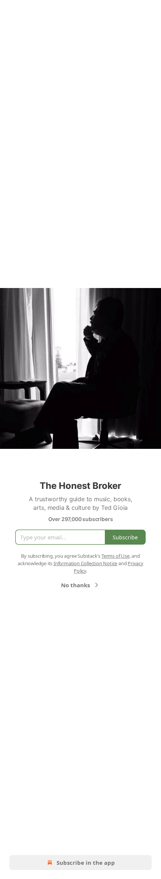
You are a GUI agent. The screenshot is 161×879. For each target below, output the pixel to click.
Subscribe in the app (86, 862)
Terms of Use (115, 555)
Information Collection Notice (85, 563)
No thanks (75, 585)
